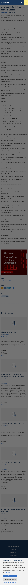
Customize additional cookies (10, 582)
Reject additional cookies (10, 579)
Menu (26, 2)
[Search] (22, 2)
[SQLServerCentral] (1, 2)
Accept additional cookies (10, 576)
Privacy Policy (7, 572)
